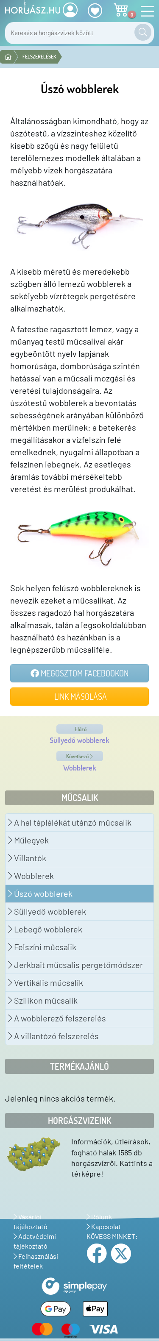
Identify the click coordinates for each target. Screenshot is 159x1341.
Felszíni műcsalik (44, 947)
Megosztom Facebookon (83, 673)
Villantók (29, 858)
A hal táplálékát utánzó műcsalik (71, 822)
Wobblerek (33, 876)
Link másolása (80, 696)
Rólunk (101, 1217)
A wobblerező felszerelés (59, 1018)
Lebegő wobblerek (47, 929)
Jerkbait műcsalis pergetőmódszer (77, 965)
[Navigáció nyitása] (145, 11)
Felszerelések (39, 56)
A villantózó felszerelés (55, 1036)
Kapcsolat (105, 1226)
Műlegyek (30, 840)
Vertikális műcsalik (47, 982)
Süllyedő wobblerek (49, 911)
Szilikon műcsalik (45, 1000)
